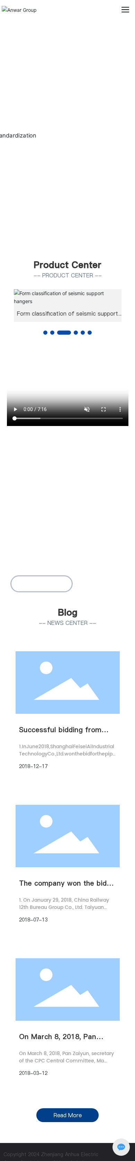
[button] (63, 244)
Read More (68, 1115)
